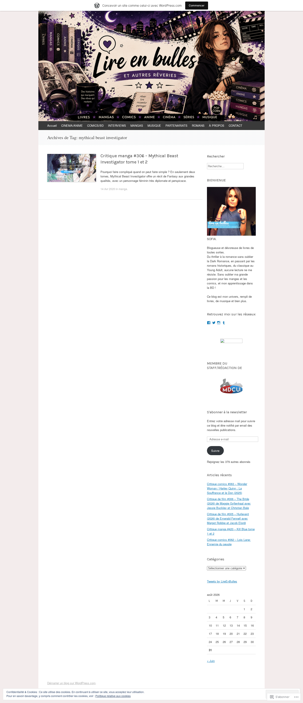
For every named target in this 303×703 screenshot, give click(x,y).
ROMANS (198, 125)
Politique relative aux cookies (113, 696)
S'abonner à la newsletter (227, 412)
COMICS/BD (95, 125)
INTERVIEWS (117, 125)
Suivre (215, 451)
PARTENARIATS (176, 125)
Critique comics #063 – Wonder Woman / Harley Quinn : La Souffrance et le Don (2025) (227, 488)
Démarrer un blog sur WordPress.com (71, 683)
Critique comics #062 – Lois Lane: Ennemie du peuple (229, 542)
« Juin (211, 661)
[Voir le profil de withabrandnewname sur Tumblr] (224, 322)
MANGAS (136, 125)
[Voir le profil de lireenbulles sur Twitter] (214, 322)
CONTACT (235, 125)
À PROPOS (216, 125)
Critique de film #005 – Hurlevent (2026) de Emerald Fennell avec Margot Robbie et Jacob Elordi (228, 518)
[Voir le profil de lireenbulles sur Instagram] (218, 322)
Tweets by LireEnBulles (222, 581)
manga (123, 189)
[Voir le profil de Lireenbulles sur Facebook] (209, 322)
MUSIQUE (154, 125)
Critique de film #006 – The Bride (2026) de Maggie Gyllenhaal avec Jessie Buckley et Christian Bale (229, 503)
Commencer (197, 5)
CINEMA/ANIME (72, 125)
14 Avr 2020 (107, 189)
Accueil (52, 125)
